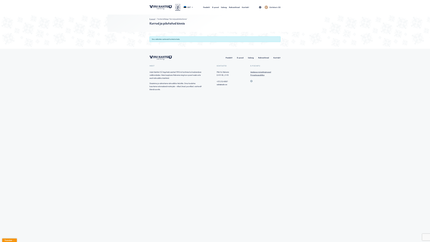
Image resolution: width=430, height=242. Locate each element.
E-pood (215, 7)
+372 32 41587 (222, 81)
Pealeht (206, 7)
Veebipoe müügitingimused (260, 72)
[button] (188, 7)
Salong (224, 7)
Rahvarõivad (234, 7)
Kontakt (245, 7)
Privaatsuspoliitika (257, 75)
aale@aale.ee (222, 84)
